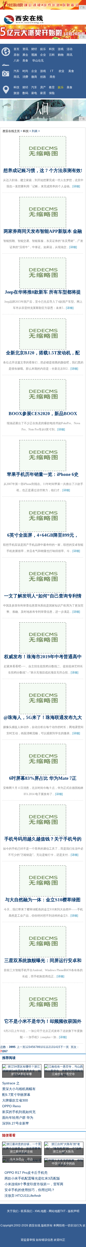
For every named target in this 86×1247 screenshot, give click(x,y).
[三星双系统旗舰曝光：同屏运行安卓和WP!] (42, 955)
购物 (61, 54)
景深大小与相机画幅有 (19, 1089)
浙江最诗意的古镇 (21, 1151)
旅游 (16, 93)
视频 (34, 54)
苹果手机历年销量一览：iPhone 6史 (43, 474)
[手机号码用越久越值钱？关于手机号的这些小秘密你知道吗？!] (42, 833)
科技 (52, 49)
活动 (69, 49)
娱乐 (43, 49)
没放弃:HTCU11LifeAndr (23, 1195)
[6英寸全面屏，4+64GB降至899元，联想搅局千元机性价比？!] (42, 529)
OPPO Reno (11, 1106)
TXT (62, 1211)
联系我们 (26, 1211)
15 (58, 1047)
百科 (52, 54)
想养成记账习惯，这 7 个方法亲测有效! (42, 170)
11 (45, 1047)
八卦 (16, 60)
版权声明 (73, 1211)
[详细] (76, 186)
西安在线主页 (11, 131)
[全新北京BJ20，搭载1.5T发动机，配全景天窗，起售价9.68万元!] (42, 347)
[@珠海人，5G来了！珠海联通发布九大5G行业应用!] (42, 712)
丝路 (43, 76)
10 (42, 1047)
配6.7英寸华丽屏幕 (16, 1095)
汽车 (16, 71)
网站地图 (54, 1211)
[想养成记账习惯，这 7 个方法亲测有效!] (42, 165)
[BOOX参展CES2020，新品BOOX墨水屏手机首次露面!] (42, 408)
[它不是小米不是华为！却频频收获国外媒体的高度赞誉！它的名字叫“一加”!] (42, 1016)
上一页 (21, 1047)
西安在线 (34, 1225)
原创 (16, 54)
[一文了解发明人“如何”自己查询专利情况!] (42, 590)
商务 (52, 76)
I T (51, 71)
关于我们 (12, 1211)
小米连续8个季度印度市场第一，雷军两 (34, 1184)
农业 (61, 71)
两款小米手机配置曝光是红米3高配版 (32, 1178)
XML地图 (40, 1211)
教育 (52, 87)
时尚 (25, 71)
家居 (43, 93)
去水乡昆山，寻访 (21, 1159)
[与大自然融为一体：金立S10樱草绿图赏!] (42, 894)
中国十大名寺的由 (63, 1163)
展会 (25, 54)
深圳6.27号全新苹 (15, 1123)
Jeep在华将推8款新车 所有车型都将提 (43, 292)
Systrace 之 (11, 1083)
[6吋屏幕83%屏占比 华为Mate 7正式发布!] (42, 772)
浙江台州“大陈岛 (63, 1151)
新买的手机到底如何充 (19, 1112)
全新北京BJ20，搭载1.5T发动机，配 (43, 352)
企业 (43, 54)
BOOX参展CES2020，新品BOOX (43, 413)
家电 (34, 93)
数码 (25, 93)
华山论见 (38, 60)
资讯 (25, 49)
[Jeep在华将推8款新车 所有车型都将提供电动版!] (42, 286)
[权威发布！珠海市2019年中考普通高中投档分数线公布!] (42, 651)
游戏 (61, 49)
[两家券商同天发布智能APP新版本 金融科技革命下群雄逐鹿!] (42, 226)
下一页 (64, 1047)
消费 (25, 76)
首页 (16, 49)
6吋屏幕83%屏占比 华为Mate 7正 (42, 778)
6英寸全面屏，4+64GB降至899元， (43, 535)
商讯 (69, 54)
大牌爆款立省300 (15, 1100)
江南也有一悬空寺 (63, 1074)
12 (48, 1047)
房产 (43, 87)
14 (55, 1047)
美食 (25, 60)
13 (52, 1047)
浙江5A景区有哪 (21, 1074)
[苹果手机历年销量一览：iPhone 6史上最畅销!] (42, 469)
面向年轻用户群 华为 (17, 1117)
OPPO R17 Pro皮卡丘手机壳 (26, 1173)
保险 (52, 93)
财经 (34, 49)
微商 (34, 76)
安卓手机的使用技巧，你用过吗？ (30, 1190)
